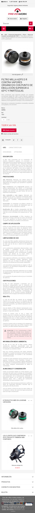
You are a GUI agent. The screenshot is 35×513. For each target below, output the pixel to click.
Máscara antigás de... (17, 465)
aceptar (28, 504)
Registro (24, 18)
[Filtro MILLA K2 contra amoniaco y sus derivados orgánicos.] (17, 406)
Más (4, 147)
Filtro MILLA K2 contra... (17, 428)
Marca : (3, 108)
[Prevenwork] (17, 14)
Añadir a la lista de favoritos (10, 134)
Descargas (7, 152)
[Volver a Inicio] (2, 34)
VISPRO (3, 109)
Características (15, 147)
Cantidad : (4, 117)
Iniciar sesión (13, 18)
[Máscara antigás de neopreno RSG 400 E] (17, 443)
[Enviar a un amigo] (2, 139)
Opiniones (18, 152)
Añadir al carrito (10, 130)
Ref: (2, 112)
